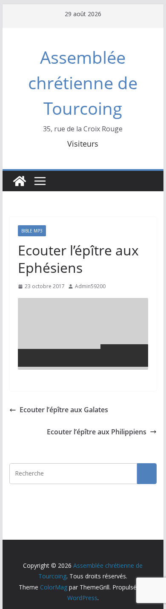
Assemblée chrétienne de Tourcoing (82, 82)
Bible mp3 (32, 231)
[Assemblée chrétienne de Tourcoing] (19, 181)
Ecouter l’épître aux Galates (64, 409)
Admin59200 (90, 286)
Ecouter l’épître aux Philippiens (96, 431)
